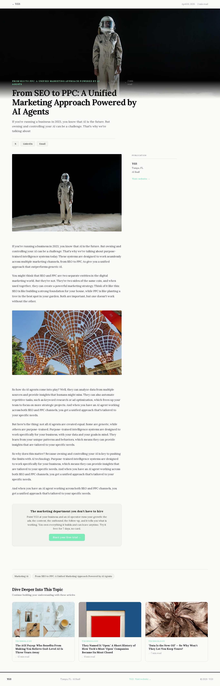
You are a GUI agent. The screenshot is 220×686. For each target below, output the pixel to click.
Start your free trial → (67, 537)
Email (42, 143)
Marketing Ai (21, 576)
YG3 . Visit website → (140, 679)
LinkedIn (28, 143)
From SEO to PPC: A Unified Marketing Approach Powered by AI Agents (73, 576)
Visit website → (141, 178)
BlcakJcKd (109, 379)
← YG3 (16, 4)
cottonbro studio (106, 236)
